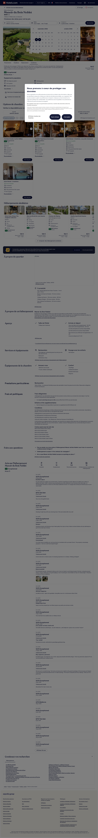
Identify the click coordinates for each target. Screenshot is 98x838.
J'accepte (67, 117)
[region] (49, 103)
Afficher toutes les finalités (34, 116)
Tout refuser (55, 117)
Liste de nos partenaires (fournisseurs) (36, 110)
